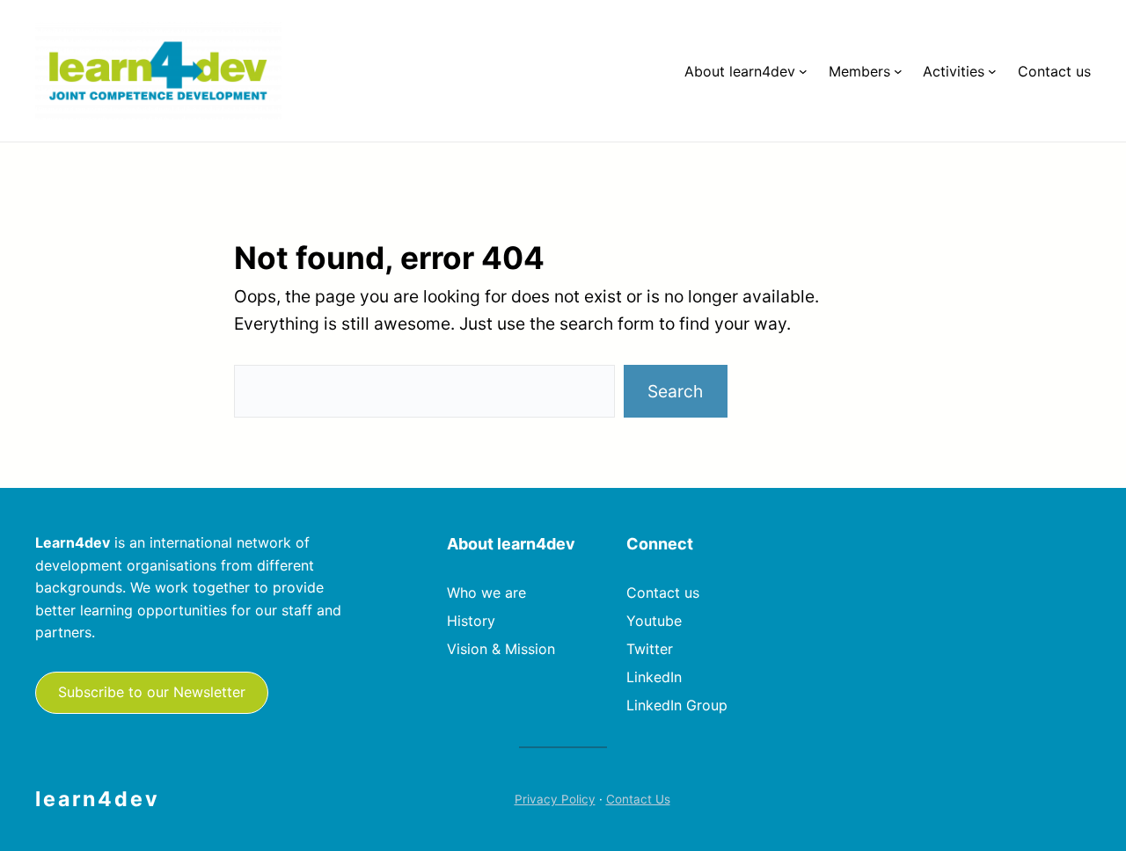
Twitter (649, 649)
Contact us (662, 592)
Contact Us (638, 799)
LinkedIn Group (677, 705)
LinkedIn (654, 677)
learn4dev (97, 799)
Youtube (654, 620)
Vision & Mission (501, 649)
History (471, 620)
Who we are (486, 592)
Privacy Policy (555, 799)
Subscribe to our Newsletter (151, 692)
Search (675, 391)
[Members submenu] (898, 71)
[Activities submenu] (992, 71)
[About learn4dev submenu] (803, 71)
